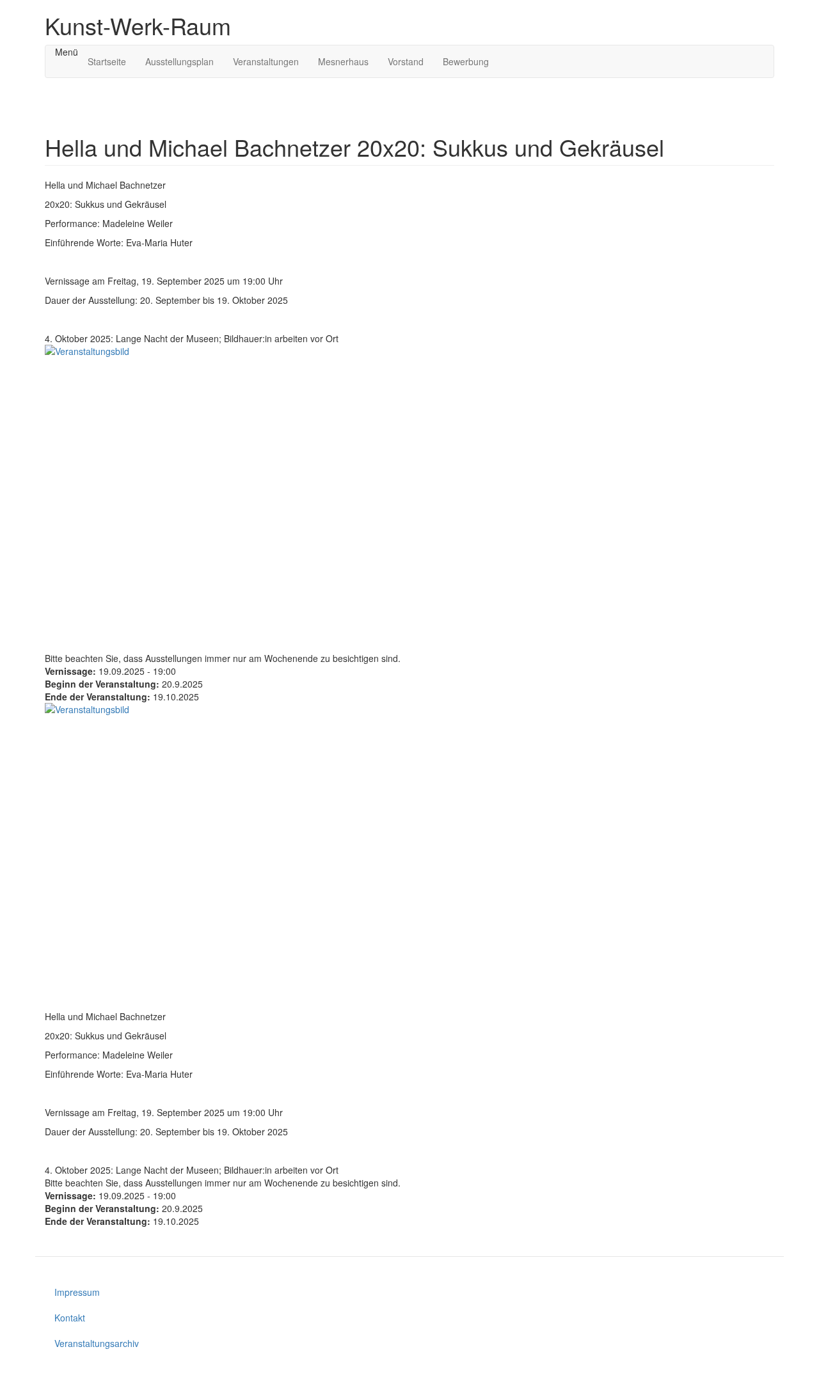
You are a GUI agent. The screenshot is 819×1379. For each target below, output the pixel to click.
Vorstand (406, 61)
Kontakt (69, 1317)
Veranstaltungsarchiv (96, 1343)
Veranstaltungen (266, 61)
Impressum (77, 1292)
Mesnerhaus (343, 61)
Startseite (107, 61)
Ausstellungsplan (179, 61)
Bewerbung (466, 61)
